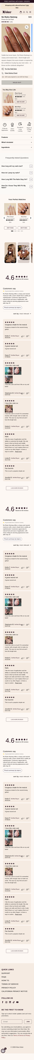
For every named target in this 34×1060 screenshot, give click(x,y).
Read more (18, 451)
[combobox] (22, 314)
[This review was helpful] (22, 336)
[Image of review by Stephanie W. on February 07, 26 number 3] (9, 379)
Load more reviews (17, 488)
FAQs (4, 977)
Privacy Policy (9, 988)
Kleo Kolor (19, 1047)
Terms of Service (10, 984)
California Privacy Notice (14, 991)
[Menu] (30, 12)
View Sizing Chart (11, 73)
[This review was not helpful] (27, 336)
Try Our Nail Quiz (9, 69)
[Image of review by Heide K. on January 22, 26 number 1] (9, 409)
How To (5, 980)
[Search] (27, 12)
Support (6, 973)
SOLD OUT (17, 82)
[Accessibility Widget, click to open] (3, 1051)
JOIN (28, 1021)
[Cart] (20, 12)
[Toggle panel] (31, 166)
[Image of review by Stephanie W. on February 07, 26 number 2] (17, 371)
